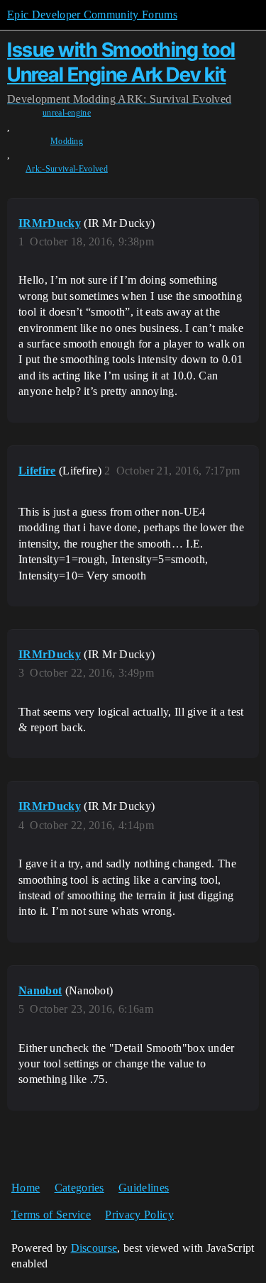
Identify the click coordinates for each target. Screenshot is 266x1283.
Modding (66, 141)
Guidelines (143, 1188)
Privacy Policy (139, 1215)
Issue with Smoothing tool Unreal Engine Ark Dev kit (121, 62)
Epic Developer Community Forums (92, 15)
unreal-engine (67, 113)
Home (25, 1188)
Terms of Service (51, 1215)
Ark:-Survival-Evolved (67, 169)
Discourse (94, 1248)
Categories (79, 1188)
